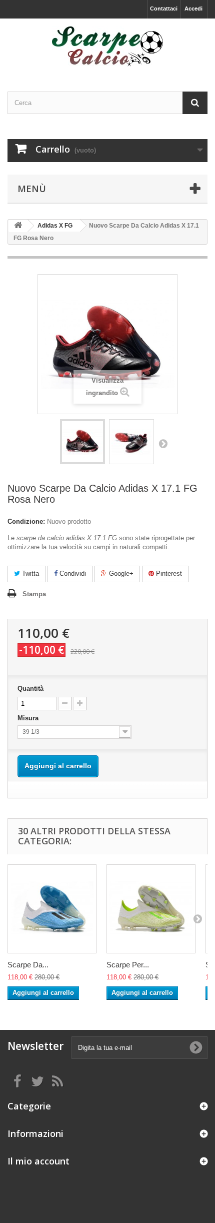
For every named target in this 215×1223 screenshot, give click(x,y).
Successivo (163, 443)
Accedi (193, 9)
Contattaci (164, 9)
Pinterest (168, 573)
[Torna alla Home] (18, 226)
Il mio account (39, 1161)
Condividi (72, 573)
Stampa (34, 594)
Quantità (31, 688)
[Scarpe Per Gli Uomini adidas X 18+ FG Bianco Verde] (151, 908)
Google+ (120, 573)
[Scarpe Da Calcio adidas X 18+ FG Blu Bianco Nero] (52, 908)
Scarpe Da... (28, 964)
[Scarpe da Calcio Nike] (108, 46)
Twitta (29, 573)
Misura (29, 718)
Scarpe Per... (127, 964)
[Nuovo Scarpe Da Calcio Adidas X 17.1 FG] (82, 442)
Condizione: (26, 521)
